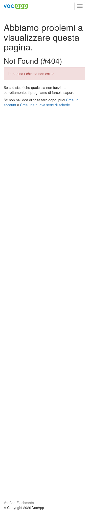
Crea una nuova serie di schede (45, 104)
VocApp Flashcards (19, 502)
